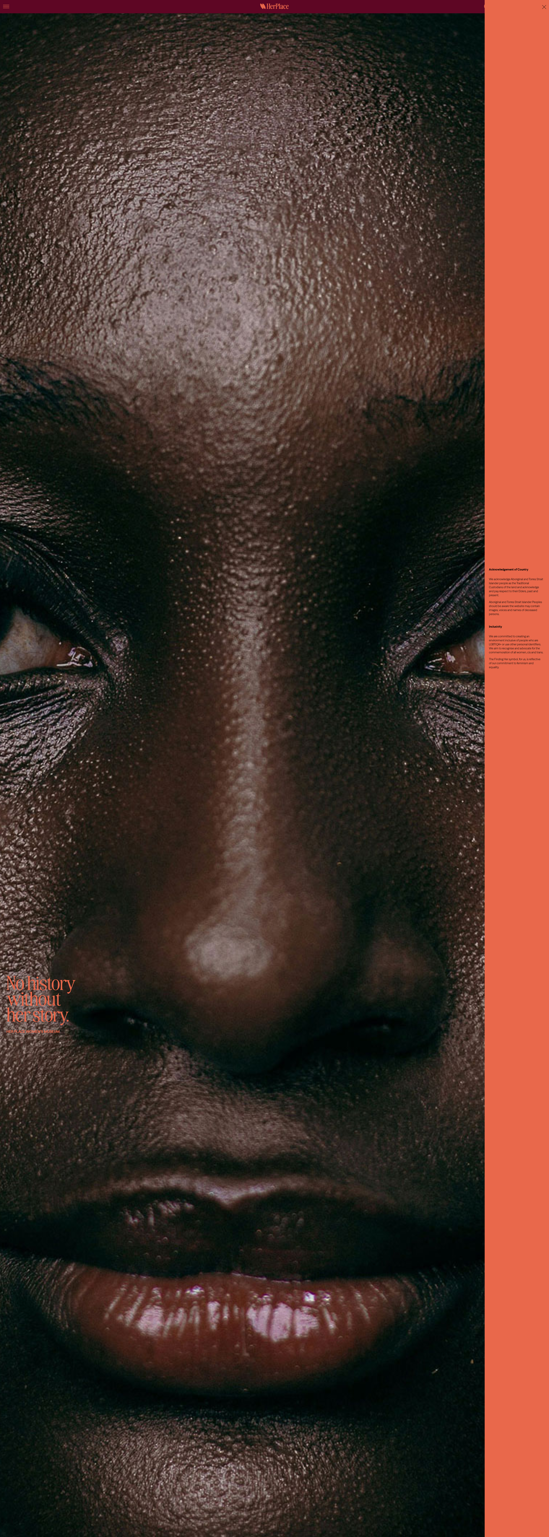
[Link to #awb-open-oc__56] (6, 6)
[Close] (544, 7)
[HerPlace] (274, 4)
